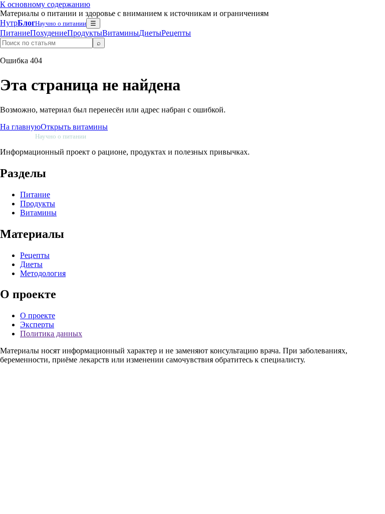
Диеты (150, 33)
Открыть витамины (74, 126)
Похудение (48, 33)
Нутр (43, 23)
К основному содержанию (45, 4)
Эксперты (37, 324)
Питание (15, 33)
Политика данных (51, 333)
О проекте (37, 315)
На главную (20, 126)
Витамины (120, 33)
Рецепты (176, 33)
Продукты (84, 33)
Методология (43, 273)
